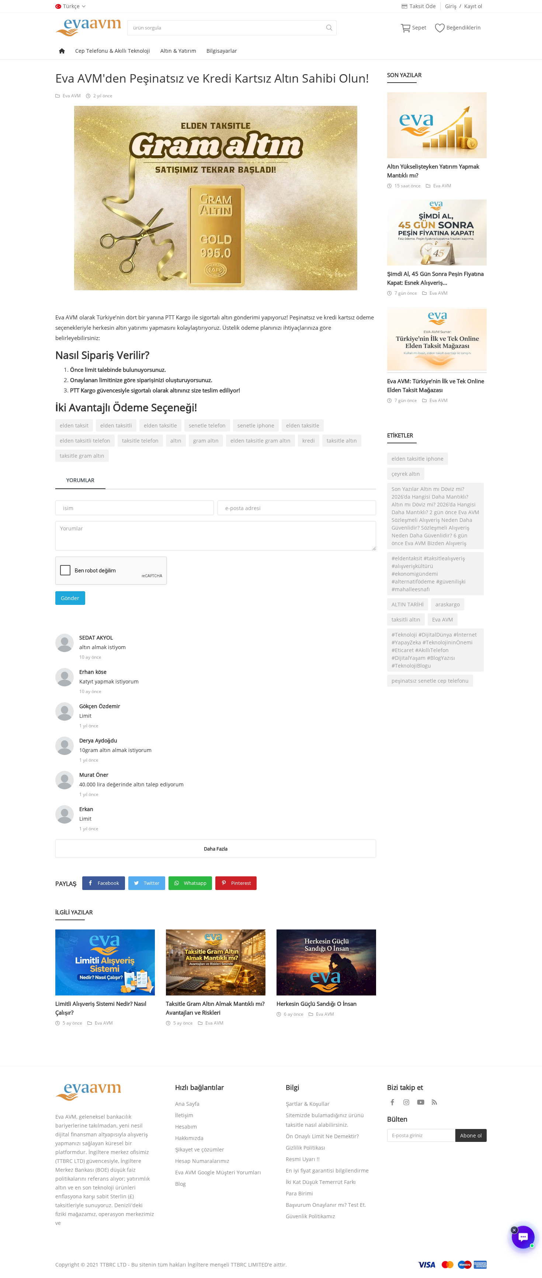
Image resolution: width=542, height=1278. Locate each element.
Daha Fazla (215, 848)
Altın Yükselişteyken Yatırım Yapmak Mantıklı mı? (433, 171)
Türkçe (71, 6)
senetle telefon (207, 425)
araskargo (447, 604)
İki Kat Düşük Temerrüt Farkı (321, 1181)
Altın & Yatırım (178, 50)
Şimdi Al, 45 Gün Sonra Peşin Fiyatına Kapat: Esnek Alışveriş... (435, 278)
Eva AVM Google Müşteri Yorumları (218, 1172)
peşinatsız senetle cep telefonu (430, 680)
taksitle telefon (140, 440)
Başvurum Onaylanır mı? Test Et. (326, 1204)
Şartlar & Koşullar (308, 1103)
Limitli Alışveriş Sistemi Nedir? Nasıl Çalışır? (100, 1008)
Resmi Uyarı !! (303, 1159)
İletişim (184, 1115)
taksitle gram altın (82, 455)
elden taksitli (116, 425)
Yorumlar (80, 480)
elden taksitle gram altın (260, 440)
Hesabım (186, 1126)
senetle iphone (255, 425)
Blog (180, 1183)
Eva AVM (72, 96)
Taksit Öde (421, 6)
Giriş (450, 6)
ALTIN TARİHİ (408, 604)
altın (175, 440)
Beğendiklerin (464, 27)
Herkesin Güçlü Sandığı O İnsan (317, 1003)
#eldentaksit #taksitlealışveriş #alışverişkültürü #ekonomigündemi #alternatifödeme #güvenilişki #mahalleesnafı (429, 574)
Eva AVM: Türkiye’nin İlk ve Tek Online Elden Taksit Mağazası (435, 385)
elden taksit (74, 425)
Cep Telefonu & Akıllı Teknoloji (112, 50)
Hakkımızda (189, 1138)
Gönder (70, 598)
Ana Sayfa (187, 1103)
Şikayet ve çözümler (199, 1149)
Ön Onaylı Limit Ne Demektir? (322, 1136)
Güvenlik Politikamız (310, 1216)
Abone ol (471, 1135)
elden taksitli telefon (85, 440)
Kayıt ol (473, 6)
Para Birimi (299, 1193)
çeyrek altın (406, 473)
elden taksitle (160, 425)
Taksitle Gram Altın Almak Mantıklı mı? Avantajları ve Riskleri (215, 1008)
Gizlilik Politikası (305, 1147)
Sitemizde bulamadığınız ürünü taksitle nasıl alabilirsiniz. (325, 1120)
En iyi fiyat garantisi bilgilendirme (327, 1170)
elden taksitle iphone (418, 458)
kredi (308, 440)
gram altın (206, 440)
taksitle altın (342, 440)
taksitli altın (406, 619)
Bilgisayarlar (221, 50)
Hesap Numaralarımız (202, 1160)
